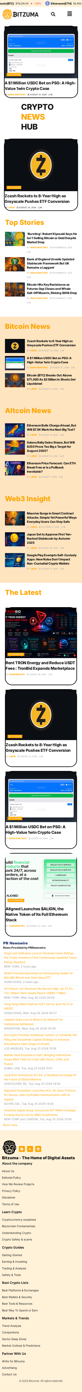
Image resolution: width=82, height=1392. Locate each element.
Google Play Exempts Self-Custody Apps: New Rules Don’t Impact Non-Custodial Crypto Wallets (51, 559)
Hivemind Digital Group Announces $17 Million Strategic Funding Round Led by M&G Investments (40, 1112)
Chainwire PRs (17, 674)
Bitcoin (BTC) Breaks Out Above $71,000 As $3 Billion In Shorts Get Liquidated (51, 379)
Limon (11, 207)
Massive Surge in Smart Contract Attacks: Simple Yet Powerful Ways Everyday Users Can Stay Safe (52, 517)
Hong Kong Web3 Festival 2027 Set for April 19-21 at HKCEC (38, 1006)
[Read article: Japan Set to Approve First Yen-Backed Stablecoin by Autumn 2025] (15, 539)
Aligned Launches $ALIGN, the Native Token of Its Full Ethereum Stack (37, 914)
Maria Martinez (17, 94)
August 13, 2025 (49, 456)
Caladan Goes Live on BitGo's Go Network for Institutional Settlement (33, 1022)
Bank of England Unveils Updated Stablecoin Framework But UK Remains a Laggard (50, 263)
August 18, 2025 (49, 548)
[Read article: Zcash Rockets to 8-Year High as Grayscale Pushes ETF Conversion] (41, 165)
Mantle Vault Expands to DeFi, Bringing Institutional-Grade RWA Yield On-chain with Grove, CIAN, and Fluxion (38, 1059)
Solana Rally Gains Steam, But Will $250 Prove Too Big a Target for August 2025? (51, 447)
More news (10, 1125)
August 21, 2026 (38, 94)
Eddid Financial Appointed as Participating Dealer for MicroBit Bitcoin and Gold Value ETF (38, 975)
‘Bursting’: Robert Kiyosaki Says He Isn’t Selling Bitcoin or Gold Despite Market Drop (52, 238)
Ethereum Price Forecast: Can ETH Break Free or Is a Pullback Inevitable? (51, 467)
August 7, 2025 (49, 477)
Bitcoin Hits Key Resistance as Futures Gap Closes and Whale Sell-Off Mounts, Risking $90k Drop (52, 289)
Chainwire (16, 654)
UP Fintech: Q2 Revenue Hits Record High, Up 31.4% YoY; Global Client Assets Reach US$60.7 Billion (38, 991)
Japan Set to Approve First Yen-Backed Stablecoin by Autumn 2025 (49, 538)
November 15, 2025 (62, 273)
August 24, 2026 (27, 207)
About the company (17, 1163)
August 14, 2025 (49, 435)
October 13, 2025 (50, 527)
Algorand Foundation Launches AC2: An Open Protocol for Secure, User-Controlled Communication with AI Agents (40, 1095)
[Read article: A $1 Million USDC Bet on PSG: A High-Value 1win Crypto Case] (41, 52)
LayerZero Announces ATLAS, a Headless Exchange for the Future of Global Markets (40, 1077)
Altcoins (14, 74)
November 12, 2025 (62, 298)
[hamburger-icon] (69, 14)
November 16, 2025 (62, 247)
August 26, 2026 (37, 674)
